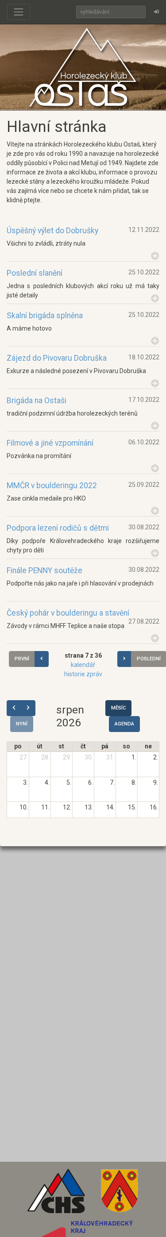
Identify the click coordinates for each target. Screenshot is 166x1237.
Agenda (124, 724)
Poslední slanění (34, 273)
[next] (28, 708)
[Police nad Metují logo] (119, 1194)
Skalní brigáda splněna (45, 315)
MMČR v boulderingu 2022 (52, 485)
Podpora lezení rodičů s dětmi (58, 528)
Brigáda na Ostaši (36, 400)
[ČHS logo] (56, 1194)
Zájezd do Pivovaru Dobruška (57, 358)
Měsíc (118, 708)
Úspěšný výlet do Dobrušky (52, 230)
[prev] (14, 708)
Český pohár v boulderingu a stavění (68, 613)
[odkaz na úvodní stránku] (83, 66)
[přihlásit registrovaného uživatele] (156, 12)
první (22, 659)
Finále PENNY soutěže (44, 570)
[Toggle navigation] (18, 12)
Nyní (21, 724)
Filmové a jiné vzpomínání (50, 443)
